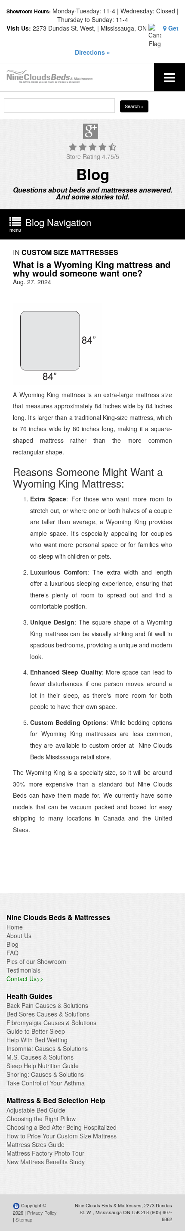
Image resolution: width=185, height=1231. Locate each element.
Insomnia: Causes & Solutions (47, 1048)
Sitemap (23, 1219)
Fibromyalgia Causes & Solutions (51, 1022)
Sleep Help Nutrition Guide (42, 1065)
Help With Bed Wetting (37, 1039)
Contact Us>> (24, 978)
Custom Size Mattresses (70, 252)
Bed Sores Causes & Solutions (47, 1014)
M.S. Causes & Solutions (40, 1057)
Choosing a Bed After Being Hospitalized (61, 1127)
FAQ (12, 952)
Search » (134, 106)
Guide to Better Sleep (35, 1031)
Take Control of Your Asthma (45, 1083)
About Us (18, 935)
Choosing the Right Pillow (41, 1118)
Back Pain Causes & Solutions (47, 1005)
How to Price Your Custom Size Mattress (61, 1136)
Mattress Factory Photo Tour (45, 1153)
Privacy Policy (42, 1212)
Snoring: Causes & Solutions (45, 1074)
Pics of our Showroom (36, 961)
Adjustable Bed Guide (35, 1110)
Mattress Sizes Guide (35, 1144)
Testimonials (23, 970)
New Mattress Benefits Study (45, 1161)
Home (14, 927)
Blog (12, 944)
